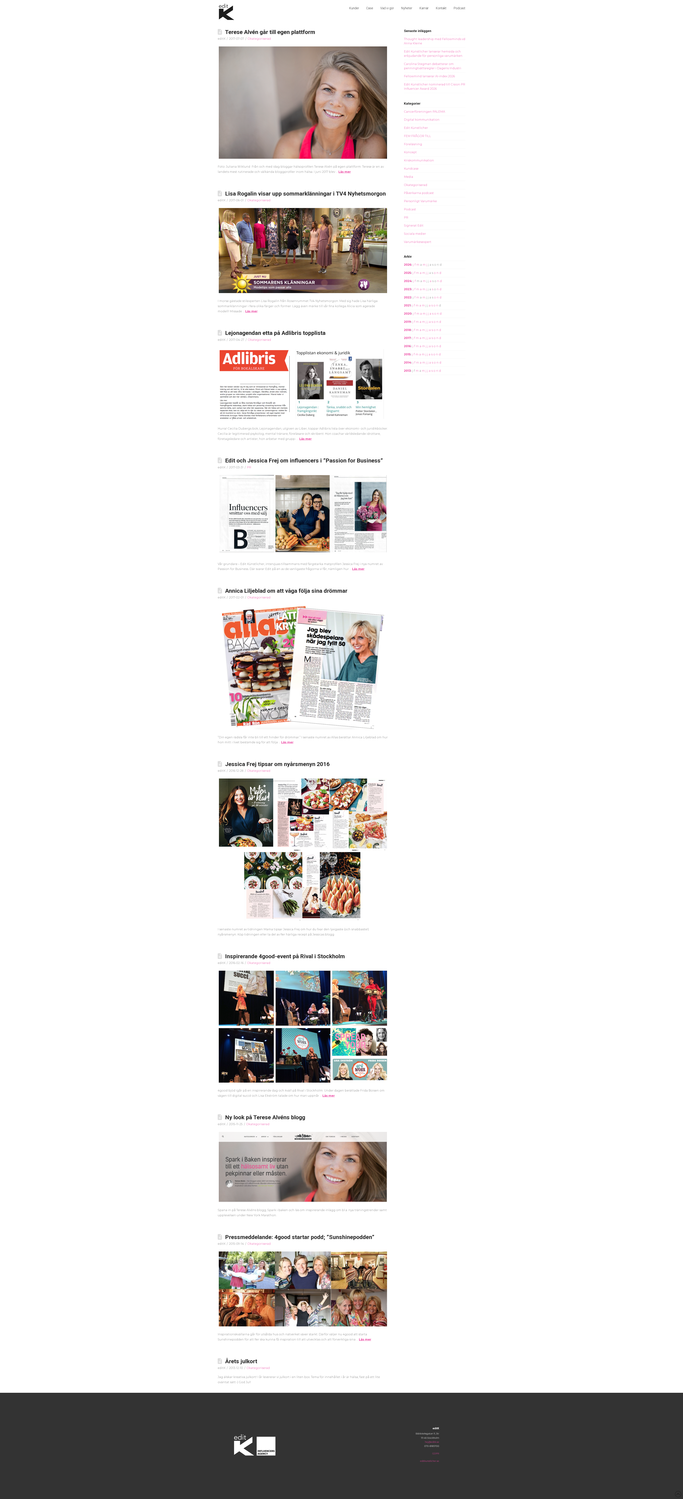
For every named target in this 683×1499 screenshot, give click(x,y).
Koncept (410, 152)
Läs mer (344, 171)
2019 (407, 322)
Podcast (410, 209)
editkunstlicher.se (429, 1461)
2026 (407, 264)
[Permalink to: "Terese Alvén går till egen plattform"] (303, 102)
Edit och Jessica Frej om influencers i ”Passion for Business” (304, 460)
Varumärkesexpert (417, 242)
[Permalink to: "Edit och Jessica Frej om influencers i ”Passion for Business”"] (303, 515)
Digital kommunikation (422, 119)
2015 (407, 354)
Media (408, 176)
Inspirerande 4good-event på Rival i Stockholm (285, 956)
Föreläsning (413, 144)
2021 (407, 305)
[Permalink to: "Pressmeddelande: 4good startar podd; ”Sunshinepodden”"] (303, 1288)
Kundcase (411, 168)
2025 (407, 273)
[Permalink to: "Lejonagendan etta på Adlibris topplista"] (303, 384)
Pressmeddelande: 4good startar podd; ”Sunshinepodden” (299, 1237)
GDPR (435, 1453)
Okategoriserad (259, 38)
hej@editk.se (432, 1442)
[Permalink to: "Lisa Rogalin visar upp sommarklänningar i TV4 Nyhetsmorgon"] (303, 250)
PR (249, 467)
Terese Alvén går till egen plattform (270, 32)
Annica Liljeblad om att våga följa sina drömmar (286, 590)
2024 (408, 281)
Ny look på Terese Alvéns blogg (265, 1117)
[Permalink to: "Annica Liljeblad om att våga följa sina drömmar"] (303, 667)
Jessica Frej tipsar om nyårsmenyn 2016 (277, 764)
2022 (407, 297)
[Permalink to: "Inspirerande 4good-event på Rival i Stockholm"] (303, 1027)
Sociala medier (415, 233)
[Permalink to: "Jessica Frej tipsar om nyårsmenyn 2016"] (303, 850)
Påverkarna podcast (419, 193)
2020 (407, 313)
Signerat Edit (413, 225)
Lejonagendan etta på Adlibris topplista (275, 333)
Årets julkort (241, 1361)
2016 (407, 346)
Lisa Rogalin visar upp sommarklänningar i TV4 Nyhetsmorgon (305, 193)
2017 (407, 338)
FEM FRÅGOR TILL (417, 136)
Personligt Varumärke (420, 201)
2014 (407, 362)
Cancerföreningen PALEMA (424, 111)
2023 (407, 289)
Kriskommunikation (419, 160)
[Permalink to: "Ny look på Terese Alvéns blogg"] (303, 1167)
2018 (407, 330)
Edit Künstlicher (416, 128)
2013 (407, 370)
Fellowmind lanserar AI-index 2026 (429, 76)
